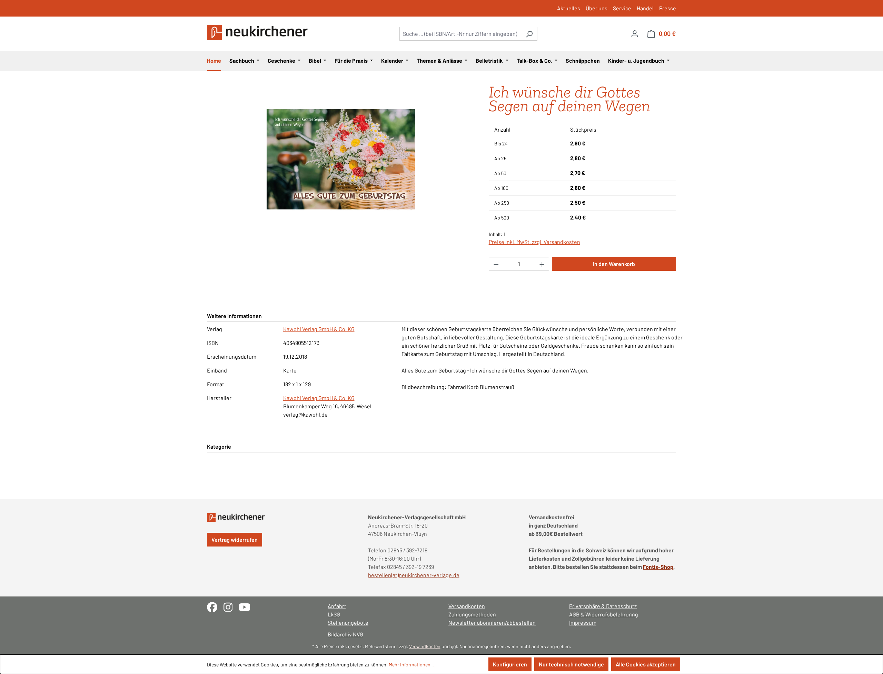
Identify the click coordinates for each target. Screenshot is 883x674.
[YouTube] (247, 606)
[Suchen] (529, 34)
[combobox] (460, 34)
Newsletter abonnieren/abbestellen (492, 622)
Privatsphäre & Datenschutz (603, 606)
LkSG (334, 614)
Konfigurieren (510, 664)
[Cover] (341, 159)
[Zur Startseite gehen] (258, 32)
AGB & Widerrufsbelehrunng (603, 614)
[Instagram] (231, 606)
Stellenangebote (348, 622)
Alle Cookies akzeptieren (646, 664)
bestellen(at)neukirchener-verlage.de (413, 575)
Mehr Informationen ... (412, 664)
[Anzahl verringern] (496, 264)
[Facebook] (215, 606)
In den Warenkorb (614, 264)
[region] (341, 159)
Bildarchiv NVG (345, 634)
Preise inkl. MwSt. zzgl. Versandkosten (534, 241)
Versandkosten (466, 606)
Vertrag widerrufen (234, 539)
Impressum (582, 622)
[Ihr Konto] (634, 33)
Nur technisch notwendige (571, 664)
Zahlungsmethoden (472, 614)
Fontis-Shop (658, 566)
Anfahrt (337, 606)
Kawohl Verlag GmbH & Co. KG (319, 329)
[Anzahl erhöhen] (542, 264)
